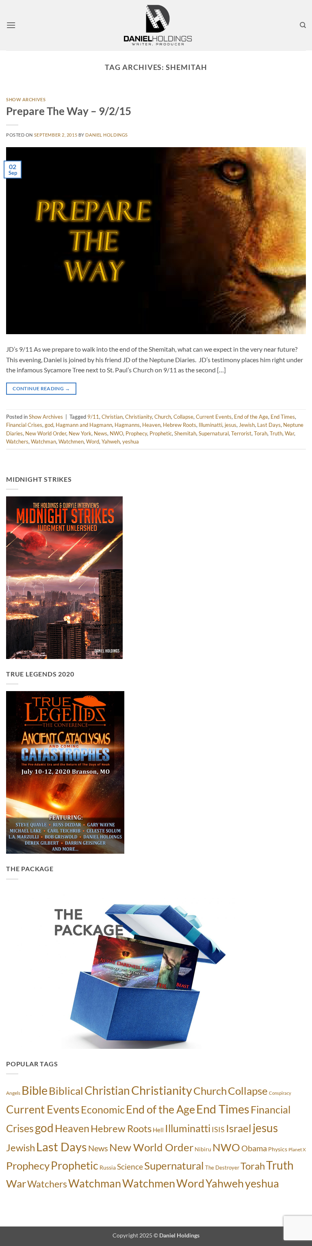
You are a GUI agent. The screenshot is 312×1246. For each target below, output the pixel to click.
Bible (35, 1090)
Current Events (214, 416)
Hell (158, 1129)
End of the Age (251, 416)
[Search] (303, 25)
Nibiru (203, 1149)
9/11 (93, 416)
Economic (103, 1109)
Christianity (138, 416)
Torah (260, 433)
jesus (230, 425)
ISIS (218, 1129)
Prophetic (161, 433)
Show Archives (26, 99)
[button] (11, 25)
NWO (116, 433)
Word (92, 441)
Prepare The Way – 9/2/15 (68, 111)
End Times (283, 416)
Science (130, 1166)
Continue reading (41, 388)
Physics (277, 1149)
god (49, 425)
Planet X (297, 1149)
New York (80, 433)
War (289, 433)
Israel (238, 1128)
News (100, 433)
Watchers (17, 441)
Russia (108, 1167)
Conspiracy (280, 1093)
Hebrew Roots (179, 425)
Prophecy (136, 433)
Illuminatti (210, 425)
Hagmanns (127, 425)
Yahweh (111, 441)
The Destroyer (222, 1167)
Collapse (183, 416)
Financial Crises (24, 425)
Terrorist (241, 433)
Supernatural (214, 433)
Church (162, 416)
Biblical (66, 1090)
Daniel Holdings (106, 134)
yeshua (130, 441)
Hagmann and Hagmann (84, 425)
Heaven (151, 425)
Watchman (43, 441)
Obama (254, 1148)
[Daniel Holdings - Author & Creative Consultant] (157, 25)
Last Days (269, 425)
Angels (13, 1093)
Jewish (247, 425)
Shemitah (185, 433)
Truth (276, 433)
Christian (112, 416)
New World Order (45, 433)
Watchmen (71, 441)
